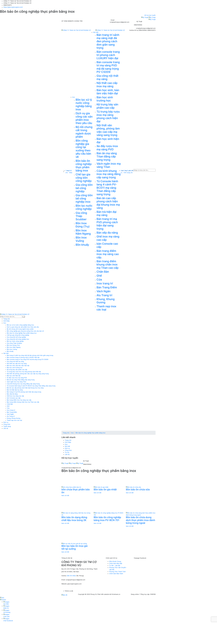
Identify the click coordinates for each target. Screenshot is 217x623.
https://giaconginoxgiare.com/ (13, 7)
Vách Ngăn (103, 291)
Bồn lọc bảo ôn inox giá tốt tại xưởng (74, 547)
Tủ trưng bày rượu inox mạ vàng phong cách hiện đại (108, 116)
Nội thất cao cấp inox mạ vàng (107, 84)
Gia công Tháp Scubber (81, 216)
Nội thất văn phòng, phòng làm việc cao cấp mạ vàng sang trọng (108, 130)
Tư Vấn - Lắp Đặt (114, 565)
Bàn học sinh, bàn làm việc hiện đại (108, 91)
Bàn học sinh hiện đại (108, 140)
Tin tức (67, 452)
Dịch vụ (5, 422)
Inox (73, 97)
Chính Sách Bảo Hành (116, 573)
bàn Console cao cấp (107, 245)
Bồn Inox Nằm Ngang (83, 232)
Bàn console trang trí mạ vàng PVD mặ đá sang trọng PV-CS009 (108, 67)
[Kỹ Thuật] (145, 17)
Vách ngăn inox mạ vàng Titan (109, 165)
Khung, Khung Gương (106, 300)
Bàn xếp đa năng (107, 232)
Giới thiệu (6, 321)
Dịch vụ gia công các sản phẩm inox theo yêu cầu (84, 118)
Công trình (6, 424)
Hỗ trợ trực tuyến (150, 15)
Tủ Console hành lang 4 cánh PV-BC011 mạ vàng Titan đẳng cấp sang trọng (107, 188)
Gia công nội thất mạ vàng (107, 77)
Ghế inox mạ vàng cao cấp (108, 238)
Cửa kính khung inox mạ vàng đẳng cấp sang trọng (109, 174)
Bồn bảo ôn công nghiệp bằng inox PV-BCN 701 (107, 519)
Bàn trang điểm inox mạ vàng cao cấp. (108, 254)
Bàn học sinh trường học (105, 99)
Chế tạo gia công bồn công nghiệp (84, 178)
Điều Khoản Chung (115, 561)
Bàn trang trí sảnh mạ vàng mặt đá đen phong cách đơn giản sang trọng (108, 41)
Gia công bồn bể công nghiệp (84, 188)
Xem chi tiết (65, 495)
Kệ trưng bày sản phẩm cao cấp (107, 106)
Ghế (99, 275)
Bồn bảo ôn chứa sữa (138, 489)
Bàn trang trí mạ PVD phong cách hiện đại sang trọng (107, 223)
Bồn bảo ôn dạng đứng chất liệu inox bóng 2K (74, 519)
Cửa (99, 279)
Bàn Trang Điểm (107, 287)
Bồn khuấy (82, 244)
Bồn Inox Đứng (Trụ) (83, 225)
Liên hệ (5, 428)
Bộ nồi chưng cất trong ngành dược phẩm (84, 131)
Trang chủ (6, 319)
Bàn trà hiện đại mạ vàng (106, 213)
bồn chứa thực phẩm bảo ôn (75, 491)
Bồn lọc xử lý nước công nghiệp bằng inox (84, 104)
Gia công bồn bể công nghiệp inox (84, 198)
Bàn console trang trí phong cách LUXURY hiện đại (108, 55)
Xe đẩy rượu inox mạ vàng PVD (107, 147)
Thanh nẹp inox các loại (106, 308)
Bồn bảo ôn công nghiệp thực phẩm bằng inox (84, 165)
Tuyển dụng (7, 426)
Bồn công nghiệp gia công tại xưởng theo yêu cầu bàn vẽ (83, 148)
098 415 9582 (71, 576)
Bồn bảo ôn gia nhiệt (105, 489)
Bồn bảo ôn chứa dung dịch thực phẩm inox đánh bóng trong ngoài (140, 520)
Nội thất (95, 32)
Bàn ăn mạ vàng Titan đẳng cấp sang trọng (107, 156)
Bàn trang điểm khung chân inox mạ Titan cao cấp (108, 264)
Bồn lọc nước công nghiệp (84, 207)
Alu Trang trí (104, 295)
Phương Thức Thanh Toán (117, 571)
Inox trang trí (105, 283)
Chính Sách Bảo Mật (115, 563)
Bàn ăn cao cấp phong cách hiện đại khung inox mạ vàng (108, 202)
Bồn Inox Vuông (81, 239)
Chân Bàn (103, 271)
